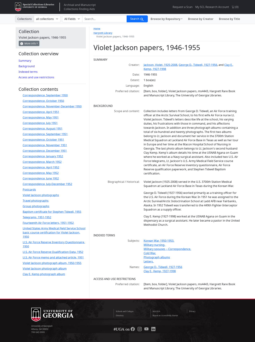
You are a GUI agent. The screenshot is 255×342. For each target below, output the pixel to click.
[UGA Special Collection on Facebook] (133, 329)
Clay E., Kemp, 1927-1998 (160, 271)
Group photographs (36, 206)
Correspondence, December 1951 (45, 151)
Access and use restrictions (36, 77)
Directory (120, 315)
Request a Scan (183, 7)
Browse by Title (229, 19)
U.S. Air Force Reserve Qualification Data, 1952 (53, 252)
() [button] (237, 7)
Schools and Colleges (125, 311)
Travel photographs (36, 201)
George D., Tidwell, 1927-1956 (198, 65)
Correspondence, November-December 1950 (52, 106)
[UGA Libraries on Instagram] (140, 329)
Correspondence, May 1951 (41, 117)
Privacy (192, 311)
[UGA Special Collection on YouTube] (147, 329)
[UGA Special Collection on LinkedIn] (153, 329)
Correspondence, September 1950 (45, 95)
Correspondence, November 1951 (45, 145)
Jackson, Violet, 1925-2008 (160, 65)
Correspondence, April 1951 (41, 112)
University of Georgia (57, 315)
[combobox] (104, 19)
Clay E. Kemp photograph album (44, 274)
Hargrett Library (103, 32)
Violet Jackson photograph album (45, 268)
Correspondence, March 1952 (42, 162)
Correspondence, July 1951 (40, 123)
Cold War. (150, 253)
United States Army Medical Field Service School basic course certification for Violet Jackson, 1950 (54, 232)
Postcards (29, 189)
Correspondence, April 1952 (41, 167)
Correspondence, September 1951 (45, 134)
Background (27, 66)
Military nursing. (154, 245)
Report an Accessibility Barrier (165, 315)
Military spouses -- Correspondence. (167, 249)
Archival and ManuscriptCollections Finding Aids (80, 7)
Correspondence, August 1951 (42, 128)
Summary (25, 61)
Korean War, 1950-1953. (159, 241)
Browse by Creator (200, 19)
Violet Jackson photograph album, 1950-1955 (52, 263)
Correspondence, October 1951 (43, 140)
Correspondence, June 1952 (41, 178)
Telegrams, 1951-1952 (37, 217)
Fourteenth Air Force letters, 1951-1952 (48, 223)
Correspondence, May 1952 (41, 173)
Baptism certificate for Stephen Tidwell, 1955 (52, 212)
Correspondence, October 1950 (43, 101)
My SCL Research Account (212, 7)
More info (30, 43)
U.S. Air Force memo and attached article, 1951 (53, 257)
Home (97, 28)
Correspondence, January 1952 (43, 156)
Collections (24, 19)
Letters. (149, 261)
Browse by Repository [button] (165, 19)
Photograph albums (157, 257)
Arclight (34, 7)
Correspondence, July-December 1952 (47, 184)
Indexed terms (28, 72)
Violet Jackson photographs (41, 195)
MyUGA (156, 311)
